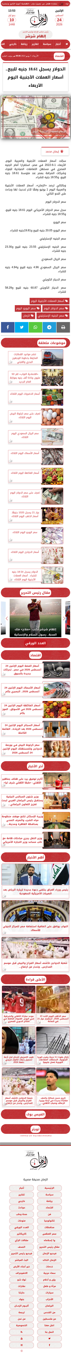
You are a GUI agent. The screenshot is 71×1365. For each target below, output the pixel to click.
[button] (64, 618)
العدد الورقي (35, 643)
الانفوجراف (22, 1273)
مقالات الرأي (21, 1240)
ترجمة (21, 1312)
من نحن (22, 1319)
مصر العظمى (49, 1234)
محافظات (49, 1227)
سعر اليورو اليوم (26, 308)
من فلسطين (49, 1319)
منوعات (22, 1221)
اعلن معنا (49, 1325)
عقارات (21, 1286)
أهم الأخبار (35, 857)
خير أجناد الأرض (21, 1266)
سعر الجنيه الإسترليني (51, 315)
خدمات (49, 1266)
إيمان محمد (52, 151)
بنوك (21, 1299)
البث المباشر (21, 1260)
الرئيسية (49, 1188)
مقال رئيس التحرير (35, 593)
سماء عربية (49, 1273)
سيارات (49, 1293)
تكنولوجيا (49, 1221)
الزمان (27, 315)
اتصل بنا (49, 1332)
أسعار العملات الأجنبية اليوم (48, 301)
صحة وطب (21, 1214)
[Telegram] (49, 327)
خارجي (13, 44)
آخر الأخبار (35, 766)
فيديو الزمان (49, 1253)
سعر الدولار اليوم (54, 308)
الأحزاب (49, 1299)
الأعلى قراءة (35, 979)
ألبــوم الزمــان (21, 1306)
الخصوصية (21, 1325)
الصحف (21, 1247)
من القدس (49, 1312)
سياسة (47, 44)
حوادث (21, 1207)
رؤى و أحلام (49, 1279)
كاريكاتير (21, 1234)
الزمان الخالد (49, 1260)
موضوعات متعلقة (51, 343)
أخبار (58, 44)
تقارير (35, 44)
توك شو (21, 1279)
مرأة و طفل (49, 1286)
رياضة (24, 44)
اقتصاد (59, 56)
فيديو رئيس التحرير (21, 1253)
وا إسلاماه (49, 1240)
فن (49, 1214)
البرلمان (49, 1306)
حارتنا (21, 1293)
